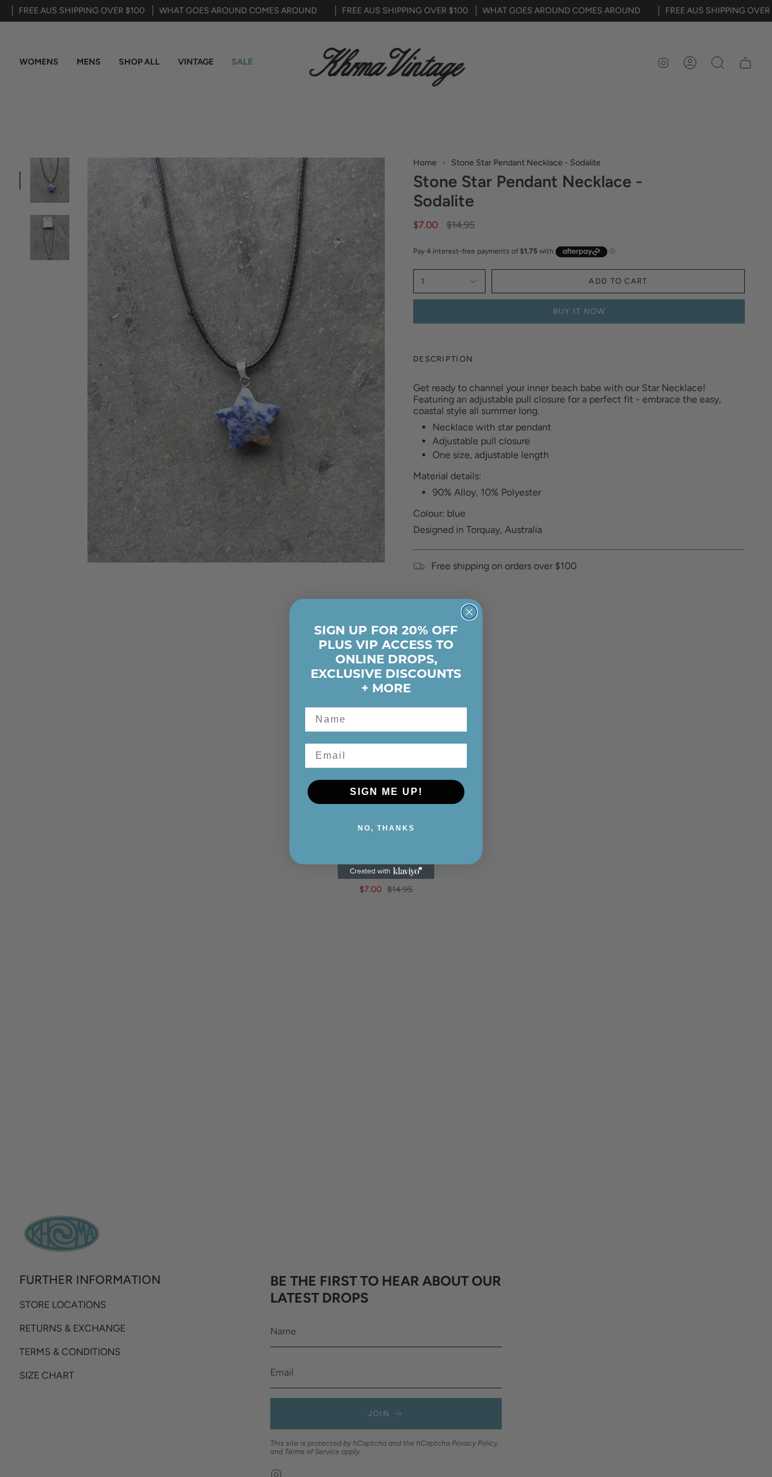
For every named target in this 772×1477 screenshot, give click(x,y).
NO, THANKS (386, 828)
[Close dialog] (469, 612)
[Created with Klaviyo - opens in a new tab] (386, 871)
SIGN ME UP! (386, 791)
